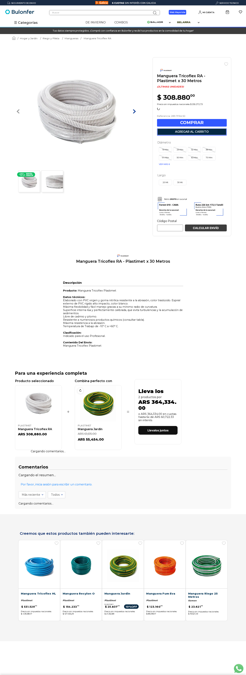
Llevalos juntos (158, 530)
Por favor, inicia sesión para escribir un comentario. (56, 581)
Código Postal (167, 320)
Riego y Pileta (51, 38)
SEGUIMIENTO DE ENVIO (23, 3)
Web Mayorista (177, 12)
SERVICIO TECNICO (229, 3)
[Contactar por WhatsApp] (238, 669)
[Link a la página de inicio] (13, 38)
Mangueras (71, 38)
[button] (165, 249)
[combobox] (104, 12)
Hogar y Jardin (28, 38)
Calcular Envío (206, 328)
